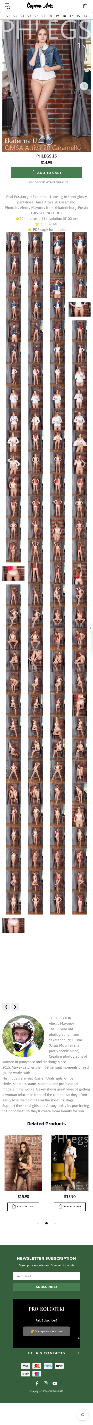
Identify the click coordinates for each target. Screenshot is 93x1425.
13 (85, 16)
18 (64, 16)
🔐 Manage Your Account (47, 1331)
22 (36, 16)
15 (78, 16)
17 (71, 16)
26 (8, 16)
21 (43, 16)
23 (29, 16)
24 (22, 16)
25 (15, 16)
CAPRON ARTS (40, 6)
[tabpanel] (23, 1177)
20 (50, 16)
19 (57, 16)
